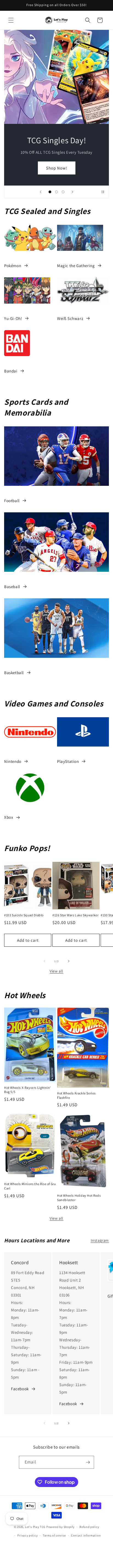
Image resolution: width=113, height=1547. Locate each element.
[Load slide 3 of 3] (63, 192)
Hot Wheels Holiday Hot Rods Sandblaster (79, 1197)
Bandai (11, 371)
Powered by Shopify (60, 1527)
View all (56, 971)
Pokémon (12, 265)
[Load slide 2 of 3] (56, 192)
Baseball (12, 586)
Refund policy (89, 1527)
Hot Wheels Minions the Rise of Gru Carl (30, 1186)
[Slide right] (69, 961)
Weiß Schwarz (70, 318)
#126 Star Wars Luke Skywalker (75, 915)
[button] (11, 20)
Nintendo (12, 761)
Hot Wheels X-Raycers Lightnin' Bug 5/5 (27, 1090)
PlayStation (68, 761)
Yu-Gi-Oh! (13, 318)
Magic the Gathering (76, 265)
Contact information (86, 1535)
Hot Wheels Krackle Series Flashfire (76, 1095)
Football (12, 500)
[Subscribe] (88, 1462)
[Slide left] (44, 961)
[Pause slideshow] (103, 192)
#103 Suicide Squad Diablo (24, 915)
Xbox (8, 817)
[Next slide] (72, 192)
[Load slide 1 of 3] (50, 192)
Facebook (20, 1388)
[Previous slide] (41, 192)
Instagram (100, 1240)
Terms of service (54, 1535)
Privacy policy (27, 1535)
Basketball (14, 672)
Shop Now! (56, 167)
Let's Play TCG (35, 1527)
